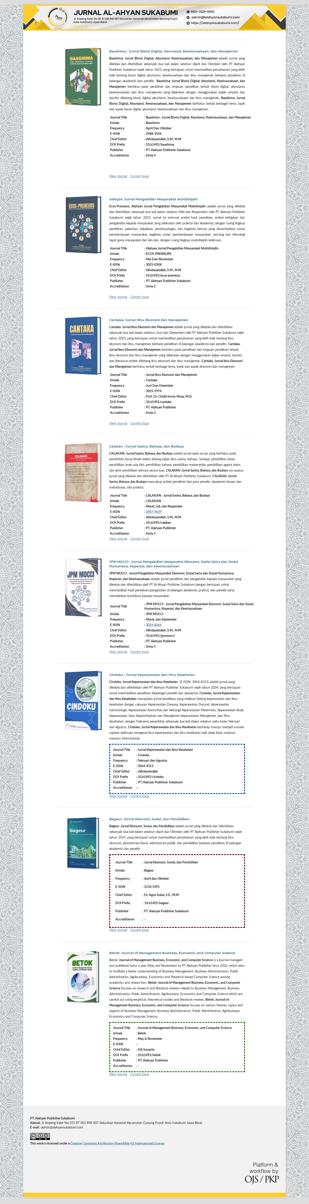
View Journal (118, 176)
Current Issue (139, 176)
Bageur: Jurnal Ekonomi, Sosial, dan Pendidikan (149, 819)
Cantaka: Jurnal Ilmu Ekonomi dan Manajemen (148, 320)
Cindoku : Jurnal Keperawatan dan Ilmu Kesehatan (152, 675)
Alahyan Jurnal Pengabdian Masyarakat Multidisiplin (153, 199)
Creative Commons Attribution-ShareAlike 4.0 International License (117, 1143)
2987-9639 (154, 512)
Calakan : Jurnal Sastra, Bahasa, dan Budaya (146, 446)
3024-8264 (154, 625)
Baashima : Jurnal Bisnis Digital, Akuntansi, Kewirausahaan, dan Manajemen (173, 51)
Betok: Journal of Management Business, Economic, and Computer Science (172, 953)
